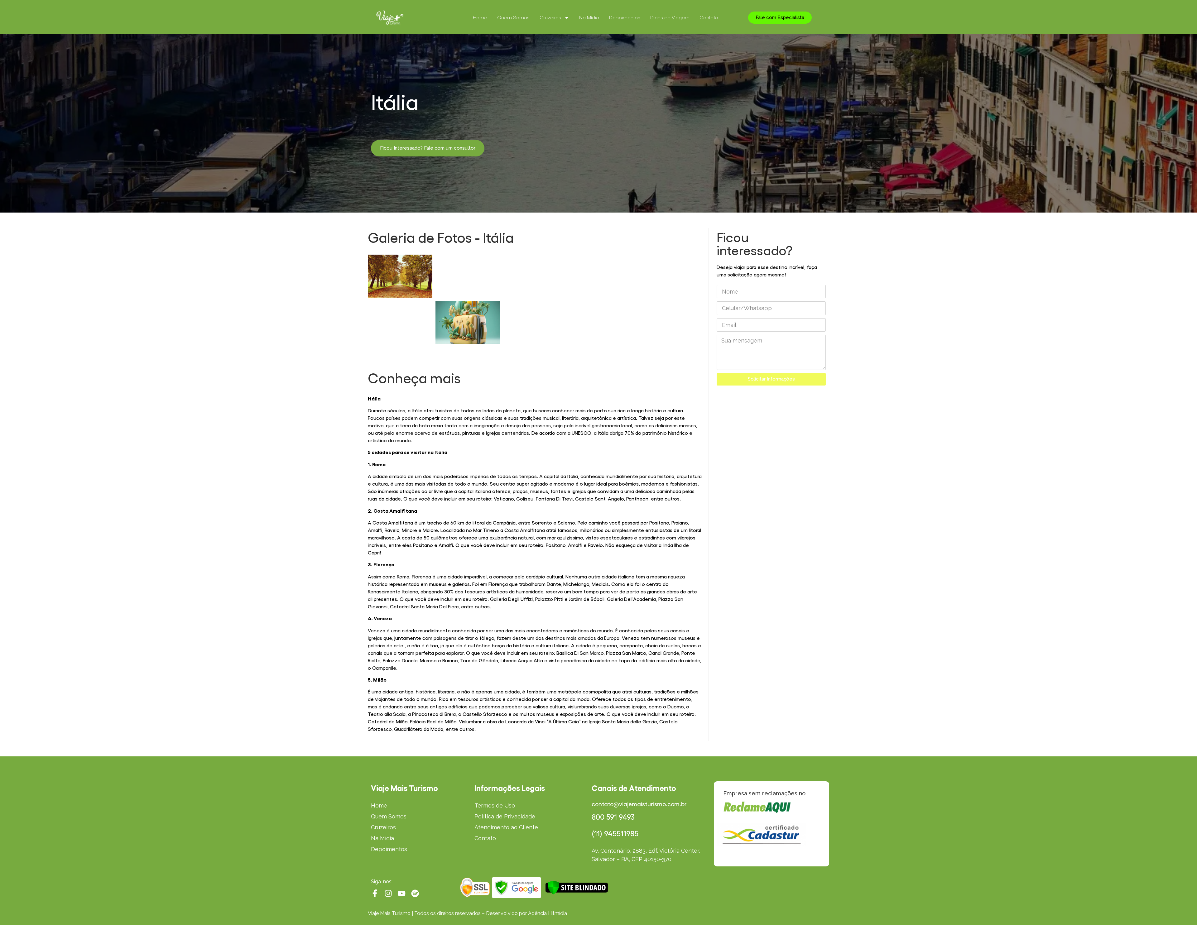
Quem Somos (513, 17)
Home (480, 17)
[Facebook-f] (375, 893)
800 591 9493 (613, 817)
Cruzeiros (550, 17)
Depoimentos (624, 17)
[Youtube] (402, 893)
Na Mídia (589, 17)
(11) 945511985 (615, 833)
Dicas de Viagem (670, 17)
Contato (708, 17)
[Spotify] (415, 893)
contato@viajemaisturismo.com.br (639, 804)
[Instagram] (388, 893)
